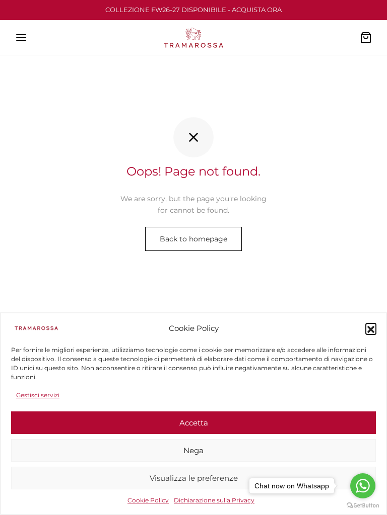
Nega (193, 450)
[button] (371, 328)
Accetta (193, 422)
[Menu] (21, 38)
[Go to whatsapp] (362, 485)
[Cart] (366, 38)
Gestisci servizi (37, 395)
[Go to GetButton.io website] (363, 505)
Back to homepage (193, 238)
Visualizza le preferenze (194, 478)
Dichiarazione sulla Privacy (214, 500)
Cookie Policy (148, 500)
